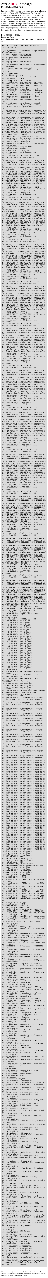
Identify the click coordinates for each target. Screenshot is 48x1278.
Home (3, 7)
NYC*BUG (19, 7)
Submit (10, 7)
